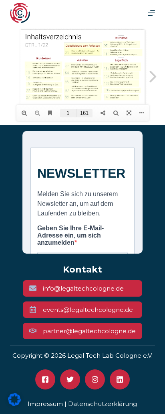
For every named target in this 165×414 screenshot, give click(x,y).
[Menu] (151, 12)
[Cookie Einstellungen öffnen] (14, 403)
